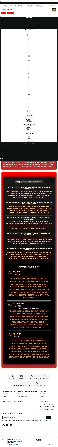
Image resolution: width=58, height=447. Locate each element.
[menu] (29, 80)
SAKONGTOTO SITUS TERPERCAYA (40, 6)
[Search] (54, 9)
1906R (29, 138)
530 (29, 135)
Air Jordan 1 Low (29, 118)
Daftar (10, 13)
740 (29, 136)
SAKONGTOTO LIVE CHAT (24, 399)
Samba (29, 127)
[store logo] (7, 10)
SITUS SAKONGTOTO (5, 153)
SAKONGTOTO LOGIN (21, 6)
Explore (2, 16)
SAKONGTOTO (13, 5)
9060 (29, 140)
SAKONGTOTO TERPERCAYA (19, 385)
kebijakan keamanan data (33, 420)
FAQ (19, 393)
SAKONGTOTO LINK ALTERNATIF (47, 409)
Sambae (29, 129)
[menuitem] (29, 17)
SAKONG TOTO (21, 378)
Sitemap (20, 401)
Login (3, 13)
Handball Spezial (29, 126)
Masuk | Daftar (5, 6)
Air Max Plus (29, 119)
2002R (29, 137)
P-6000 (29, 120)
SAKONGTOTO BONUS (23, 396)
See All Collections (29, 123)
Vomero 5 (29, 121)
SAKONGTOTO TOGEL (30, 6)
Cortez (29, 116)
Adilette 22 (29, 128)
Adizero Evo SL (29, 131)
